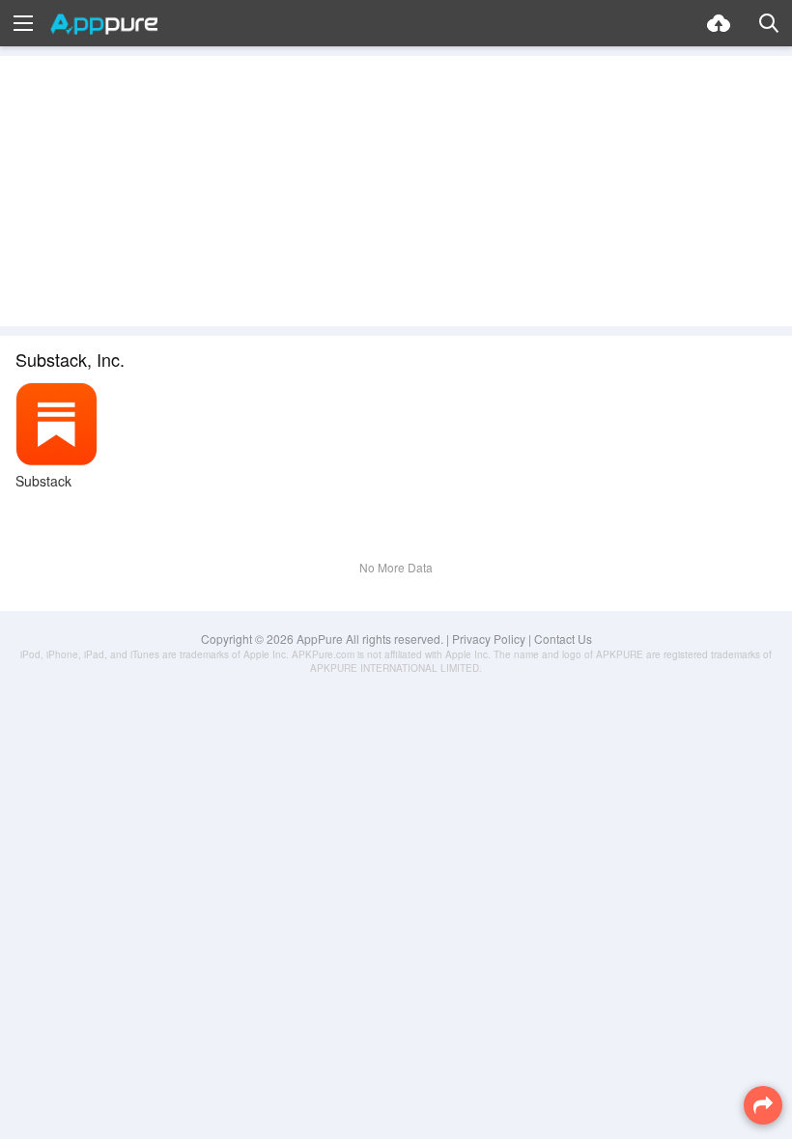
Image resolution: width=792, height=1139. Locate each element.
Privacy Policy (488, 638)
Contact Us (563, 638)
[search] (769, 23)
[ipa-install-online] (718, 23)
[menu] (23, 23)
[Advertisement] (396, 191)
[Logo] (103, 24)
